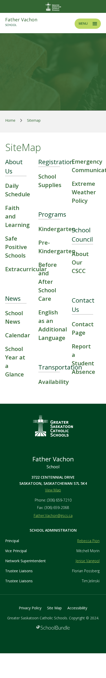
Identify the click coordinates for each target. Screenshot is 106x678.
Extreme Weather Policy (84, 192)
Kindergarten (56, 229)
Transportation (60, 367)
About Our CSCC (80, 262)
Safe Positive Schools (16, 246)
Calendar (17, 335)
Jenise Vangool (88, 560)
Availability (53, 381)
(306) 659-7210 (59, 500)
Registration (56, 161)
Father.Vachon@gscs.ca (53, 515)
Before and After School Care (47, 281)
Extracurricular (26, 269)
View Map (53, 490)
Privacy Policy (30, 607)
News (13, 298)
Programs (52, 214)
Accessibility (77, 607)
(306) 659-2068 (57, 507)
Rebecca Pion (88, 540)
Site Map (54, 607)
